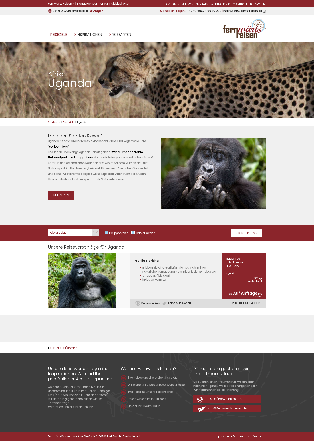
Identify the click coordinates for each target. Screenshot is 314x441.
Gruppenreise (118, 233)
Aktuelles (202, 3)
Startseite (172, 3)
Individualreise (145, 233)
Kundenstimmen (220, 3)
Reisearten (121, 34)
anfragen (96, 11)
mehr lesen (61, 195)
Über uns (187, 3)
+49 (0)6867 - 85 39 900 (204, 11)
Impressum (222, 436)
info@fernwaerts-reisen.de (242, 11)
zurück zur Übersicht (64, 348)
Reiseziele (58, 34)
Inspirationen (89, 34)
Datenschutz (241, 436)
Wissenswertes (242, 3)
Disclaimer (259, 436)
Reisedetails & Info (246, 303)
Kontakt (260, 3)
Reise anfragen (179, 303)
